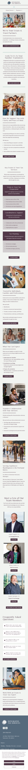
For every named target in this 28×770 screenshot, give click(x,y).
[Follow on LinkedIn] (6, 728)
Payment (18, 10)
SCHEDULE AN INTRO (10, 323)
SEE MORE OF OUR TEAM (14, 607)
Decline (14, 764)
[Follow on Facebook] (4, 728)
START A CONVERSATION (11, 45)
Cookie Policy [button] (14, 756)
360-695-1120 (7, 732)
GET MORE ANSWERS (10, 659)
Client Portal (9, 10)
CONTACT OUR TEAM (10, 435)
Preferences (14, 767)
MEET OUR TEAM (9, 156)
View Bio (14, 539)
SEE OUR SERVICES (14, 83)
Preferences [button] (17, 757)
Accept (14, 761)
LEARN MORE (14, 257)
